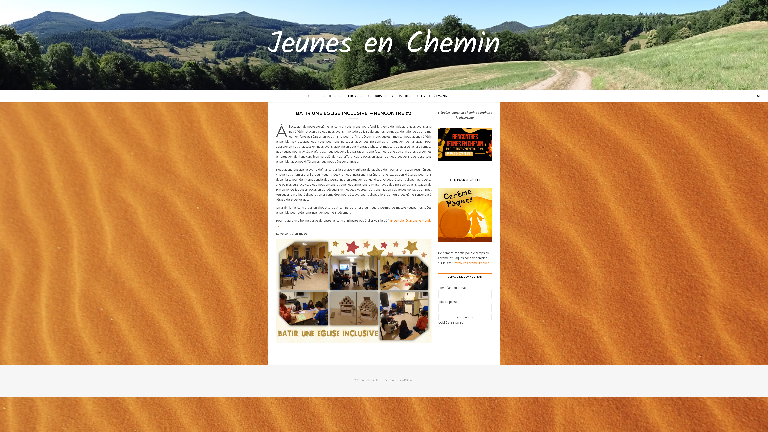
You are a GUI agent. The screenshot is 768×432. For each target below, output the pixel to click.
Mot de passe (448, 302)
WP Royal (407, 380)
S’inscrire (457, 322)
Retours (351, 96)
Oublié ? (443, 322)
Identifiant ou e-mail (452, 288)
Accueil (314, 96)
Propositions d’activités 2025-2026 (419, 96)
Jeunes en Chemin (384, 45)
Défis (332, 96)
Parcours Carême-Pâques (471, 263)
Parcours (374, 96)
